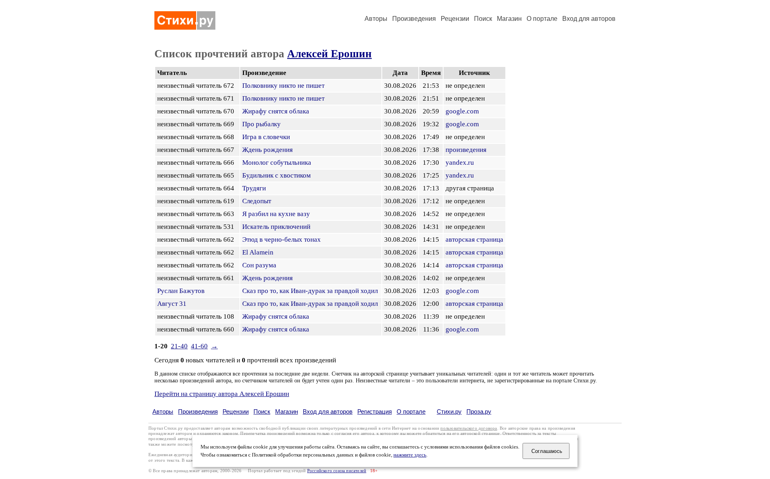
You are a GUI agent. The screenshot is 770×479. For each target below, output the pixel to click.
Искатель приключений (276, 226)
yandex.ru (460, 162)
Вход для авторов (589, 18)
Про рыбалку (261, 124)
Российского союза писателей (336, 471)
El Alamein (258, 252)
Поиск (483, 18)
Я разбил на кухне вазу (276, 214)
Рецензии (455, 18)
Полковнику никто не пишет (283, 85)
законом (230, 433)
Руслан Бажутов (181, 291)
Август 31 (171, 303)
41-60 (199, 346)
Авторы (376, 18)
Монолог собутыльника (276, 162)
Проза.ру (478, 411)
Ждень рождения (267, 150)
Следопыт (256, 201)
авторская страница (474, 239)
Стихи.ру (449, 411)
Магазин (509, 18)
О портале (411, 411)
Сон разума (259, 265)
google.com (462, 111)
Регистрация (374, 411)
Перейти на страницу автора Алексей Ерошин (221, 394)
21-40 (179, 346)
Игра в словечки (266, 137)
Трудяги (254, 188)
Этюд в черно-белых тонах (281, 239)
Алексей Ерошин (329, 54)
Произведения (414, 18)
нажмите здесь (409, 455)
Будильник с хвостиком (276, 175)
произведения (466, 150)
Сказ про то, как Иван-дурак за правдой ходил (310, 291)
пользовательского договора (468, 428)
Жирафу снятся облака (275, 111)
